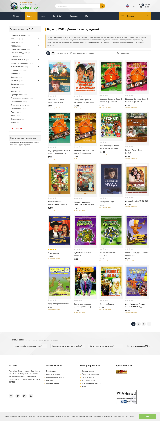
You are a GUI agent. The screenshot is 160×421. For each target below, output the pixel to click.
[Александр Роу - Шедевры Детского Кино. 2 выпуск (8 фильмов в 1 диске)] (111, 76)
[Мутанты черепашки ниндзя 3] (111, 230)
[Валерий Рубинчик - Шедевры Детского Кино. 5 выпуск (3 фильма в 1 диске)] (59, 128)
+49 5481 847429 (27, 2)
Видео (51, 29)
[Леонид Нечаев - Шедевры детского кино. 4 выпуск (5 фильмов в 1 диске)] (85, 128)
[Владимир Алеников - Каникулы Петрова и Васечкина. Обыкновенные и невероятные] (85, 77)
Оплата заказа (88, 377)
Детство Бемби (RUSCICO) (136, 201)
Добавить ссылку (53, 374)
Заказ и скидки (88, 371)
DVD (61, 29)
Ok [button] (147, 417)
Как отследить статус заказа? (101, 346)
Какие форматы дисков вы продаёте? (67, 346)
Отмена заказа (52, 383)
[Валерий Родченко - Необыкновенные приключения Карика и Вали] (59, 179)
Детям (71, 29)
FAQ (84, 386)
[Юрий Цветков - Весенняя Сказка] (111, 281)
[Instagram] (24, 396)
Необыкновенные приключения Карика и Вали (57, 204)
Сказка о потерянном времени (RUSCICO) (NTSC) (83, 307)
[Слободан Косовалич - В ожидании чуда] (111, 179)
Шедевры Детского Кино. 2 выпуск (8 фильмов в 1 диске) (111, 101)
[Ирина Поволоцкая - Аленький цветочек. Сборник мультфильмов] (85, 179)
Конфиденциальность (91, 383)
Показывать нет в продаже (83, 53)
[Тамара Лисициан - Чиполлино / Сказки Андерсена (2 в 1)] (59, 77)
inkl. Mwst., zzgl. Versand (54, 107)
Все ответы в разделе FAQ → (139, 346)
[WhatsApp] (31, 396)
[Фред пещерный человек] (59, 281)
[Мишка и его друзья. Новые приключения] (136, 230)
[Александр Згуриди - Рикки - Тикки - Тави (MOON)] (136, 127)
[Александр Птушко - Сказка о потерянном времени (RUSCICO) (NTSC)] (85, 281)
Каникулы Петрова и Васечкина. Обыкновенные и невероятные (85, 102)
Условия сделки (88, 380)
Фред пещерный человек (58, 304)
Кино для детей (89, 29)
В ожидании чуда (107, 202)
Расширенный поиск (55, 377)
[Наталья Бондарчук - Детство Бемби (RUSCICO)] (136, 178)
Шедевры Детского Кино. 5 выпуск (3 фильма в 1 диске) (59, 153)
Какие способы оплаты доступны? (28, 346)
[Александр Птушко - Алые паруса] (59, 230)
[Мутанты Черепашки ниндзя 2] (85, 230)
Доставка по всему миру (29, 4)
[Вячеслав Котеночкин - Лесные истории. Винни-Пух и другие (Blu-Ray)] (111, 125)
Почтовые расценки (90, 374)
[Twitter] (17, 396)
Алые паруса (53, 253)
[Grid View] (48, 53)
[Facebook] (11, 396)
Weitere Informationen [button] (124, 416)
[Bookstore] (25, 5)
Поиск (102, 5)
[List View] (53, 53)
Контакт (49, 380)
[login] (134, 6)
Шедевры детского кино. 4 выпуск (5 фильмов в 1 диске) (85, 153)
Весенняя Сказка (107, 304)
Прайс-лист (51, 371)
